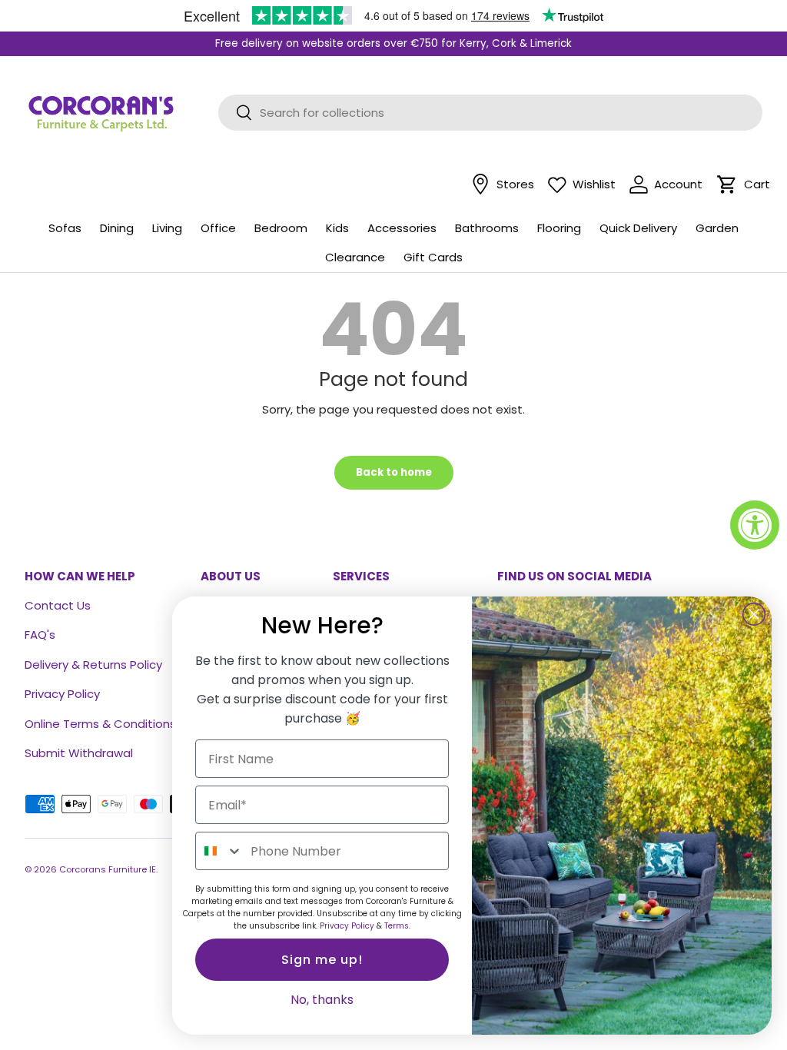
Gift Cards (433, 257)
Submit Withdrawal (79, 753)
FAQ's (40, 634)
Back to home (394, 472)
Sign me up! (322, 960)
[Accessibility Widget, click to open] (754, 525)
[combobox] (219, 850)
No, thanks (322, 999)
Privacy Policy (62, 694)
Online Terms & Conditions (100, 724)
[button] (727, 184)
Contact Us (58, 605)
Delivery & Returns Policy (93, 664)
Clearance (355, 257)
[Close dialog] (753, 614)
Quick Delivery (638, 228)
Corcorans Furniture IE (107, 869)
